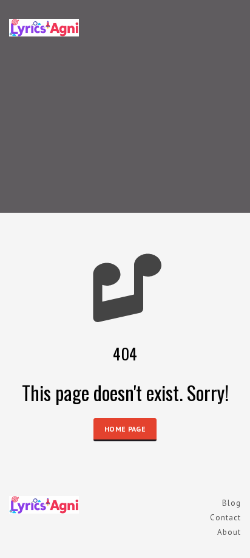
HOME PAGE (125, 428)
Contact (225, 517)
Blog (231, 503)
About (229, 532)
